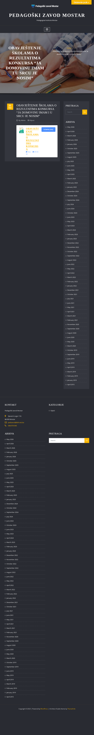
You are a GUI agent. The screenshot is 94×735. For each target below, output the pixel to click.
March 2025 (71, 178)
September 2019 (73, 354)
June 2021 (70, 303)
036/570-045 (12, 426)
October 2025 (72, 148)
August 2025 (71, 157)
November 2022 (73, 247)
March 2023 (71, 230)
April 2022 (70, 273)
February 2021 (72, 320)
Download (48, 129)
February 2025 (72, 183)
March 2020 (71, 346)
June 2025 (70, 166)
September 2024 (73, 200)
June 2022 (70, 264)
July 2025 (70, 161)
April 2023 (70, 226)
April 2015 (70, 384)
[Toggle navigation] (47, 29)
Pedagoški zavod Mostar (47, 15)
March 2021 (71, 316)
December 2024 (73, 191)
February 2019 (72, 376)
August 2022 (71, 260)
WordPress (44, 709)
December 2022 (73, 243)
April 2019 (70, 367)
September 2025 (73, 153)
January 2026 (72, 144)
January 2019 (72, 380)
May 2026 (70, 127)
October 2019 (72, 350)
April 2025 (70, 174)
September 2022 (73, 256)
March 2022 (71, 277)
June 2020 (70, 337)
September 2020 (73, 329)
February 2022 (72, 281)
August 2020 (71, 333)
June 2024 (70, 209)
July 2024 (70, 204)
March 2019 (71, 372)
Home (69, 48)
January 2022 (72, 286)
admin (22, 120)
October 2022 (72, 251)
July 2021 (70, 299)
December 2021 (73, 290)
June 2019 (70, 359)
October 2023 (72, 213)
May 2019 (70, 363)
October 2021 (72, 294)
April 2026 (70, 131)
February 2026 (72, 140)
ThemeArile (71, 709)
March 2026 (71, 136)
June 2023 (70, 217)
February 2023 (72, 234)
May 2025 (70, 170)
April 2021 (70, 311)
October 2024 (72, 196)
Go (85, 112)
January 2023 (72, 239)
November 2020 (73, 324)
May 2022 (70, 269)
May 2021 (70, 307)
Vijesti (32, 120)
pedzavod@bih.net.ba (16, 422)
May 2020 (70, 342)
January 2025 (72, 187)
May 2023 (70, 221)
